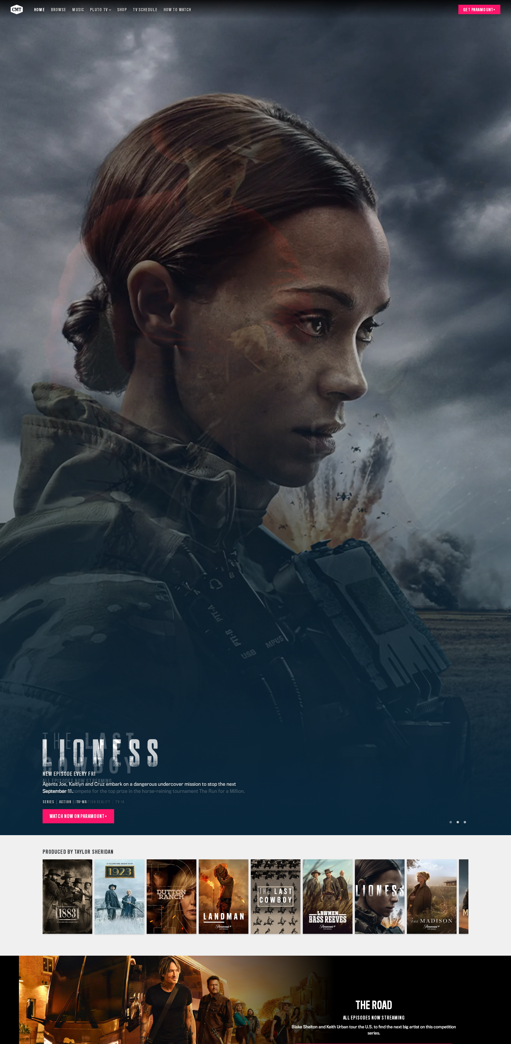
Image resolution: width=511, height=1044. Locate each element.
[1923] (119, 896)
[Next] (459, 896)
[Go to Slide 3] (465, 822)
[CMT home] (17, 9)
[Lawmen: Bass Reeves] (327, 896)
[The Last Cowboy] (275, 896)
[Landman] (223, 896)
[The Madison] (432, 896)
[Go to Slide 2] (458, 822)
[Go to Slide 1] (450, 822)
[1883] (67, 896)
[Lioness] (380, 896)
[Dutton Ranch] (171, 896)
